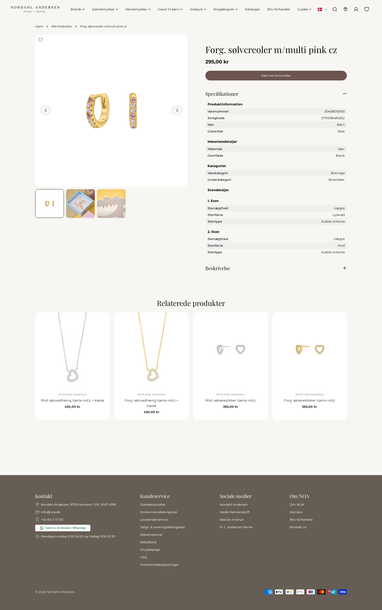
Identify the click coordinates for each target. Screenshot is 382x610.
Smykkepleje (150, 550)
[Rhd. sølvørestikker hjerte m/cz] (230, 349)
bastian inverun (232, 520)
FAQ (143, 557)
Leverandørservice (154, 520)
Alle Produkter (61, 26)
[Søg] (334, 9)
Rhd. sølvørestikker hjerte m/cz (230, 400)
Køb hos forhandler (276, 76)
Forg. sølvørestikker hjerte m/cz (309, 400)
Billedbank (148, 542)
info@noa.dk (50, 512)
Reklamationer (151, 535)
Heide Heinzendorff (234, 512)
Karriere (296, 512)
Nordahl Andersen (234, 505)
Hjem (39, 26)
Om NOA (297, 505)
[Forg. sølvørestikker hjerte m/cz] (309, 349)
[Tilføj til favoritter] (40, 39)
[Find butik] (345, 9)
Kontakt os (298, 527)
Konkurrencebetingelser (159, 512)
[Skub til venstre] (45, 110)
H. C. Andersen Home (236, 527)
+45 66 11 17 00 (52, 520)
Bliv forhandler (301, 520)
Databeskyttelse (152, 505)
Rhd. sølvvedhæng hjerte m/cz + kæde (72, 400)
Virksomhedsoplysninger (159, 565)
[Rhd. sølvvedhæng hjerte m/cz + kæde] (72, 349)
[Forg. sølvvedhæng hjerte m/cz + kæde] (151, 349)
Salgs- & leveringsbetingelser (162, 527)
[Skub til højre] (177, 110)
